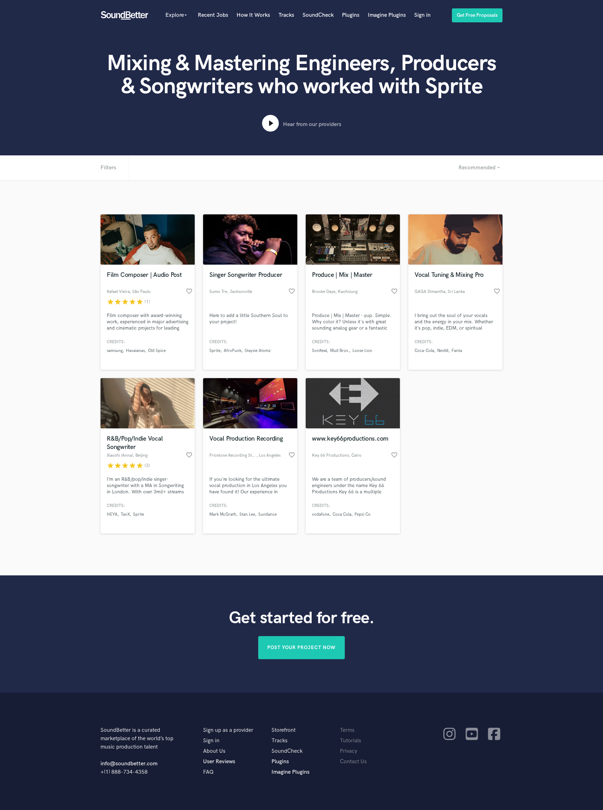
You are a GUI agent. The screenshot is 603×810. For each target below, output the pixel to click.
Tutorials (350, 740)
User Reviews (219, 761)
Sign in (422, 15)
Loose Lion (362, 350)
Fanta (457, 350)
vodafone (320, 514)
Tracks (286, 15)
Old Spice (157, 350)
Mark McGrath (222, 514)
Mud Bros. (339, 350)
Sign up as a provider (228, 730)
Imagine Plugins (387, 15)
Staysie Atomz (257, 350)
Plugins (350, 15)
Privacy (348, 751)
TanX (125, 514)
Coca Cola (342, 514)
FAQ (208, 772)
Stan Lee (247, 514)
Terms (347, 730)
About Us (214, 751)
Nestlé (442, 350)
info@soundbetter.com (128, 763)
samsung (115, 350)
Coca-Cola (424, 350)
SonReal (319, 350)
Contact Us (353, 761)
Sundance (267, 514)
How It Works (253, 15)
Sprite (215, 350)
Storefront (283, 730)
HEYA (112, 514)
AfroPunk (232, 350)
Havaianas (135, 350)
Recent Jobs (213, 15)
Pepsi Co (363, 514)
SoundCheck (318, 15)
